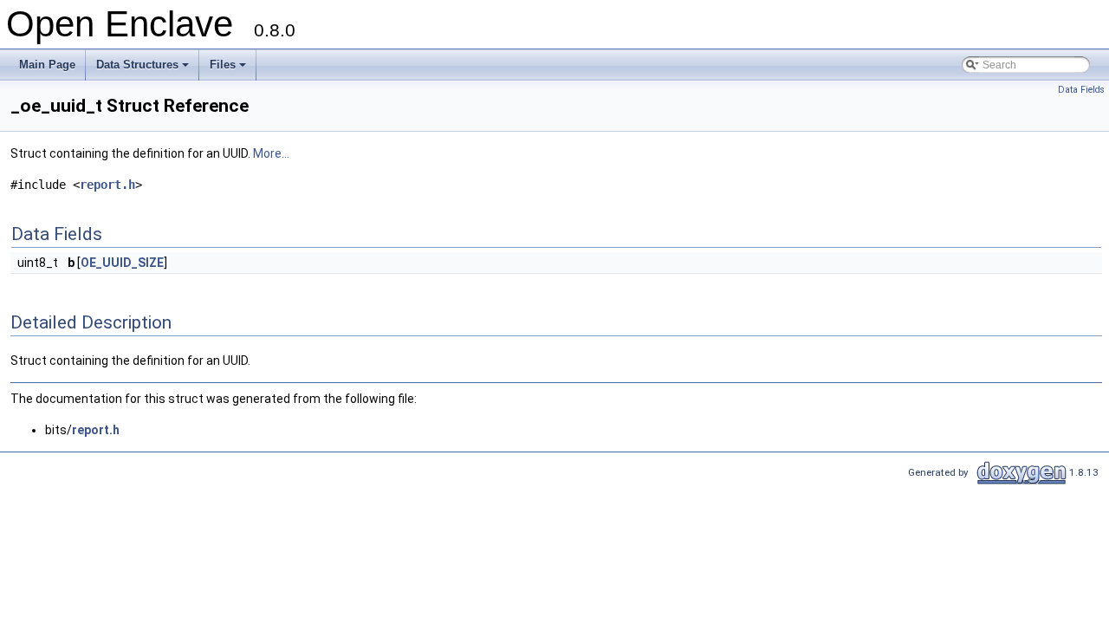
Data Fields (1081, 89)
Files (229, 69)
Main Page (47, 64)
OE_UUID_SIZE (122, 263)
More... (271, 153)
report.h (107, 185)
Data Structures (143, 69)
